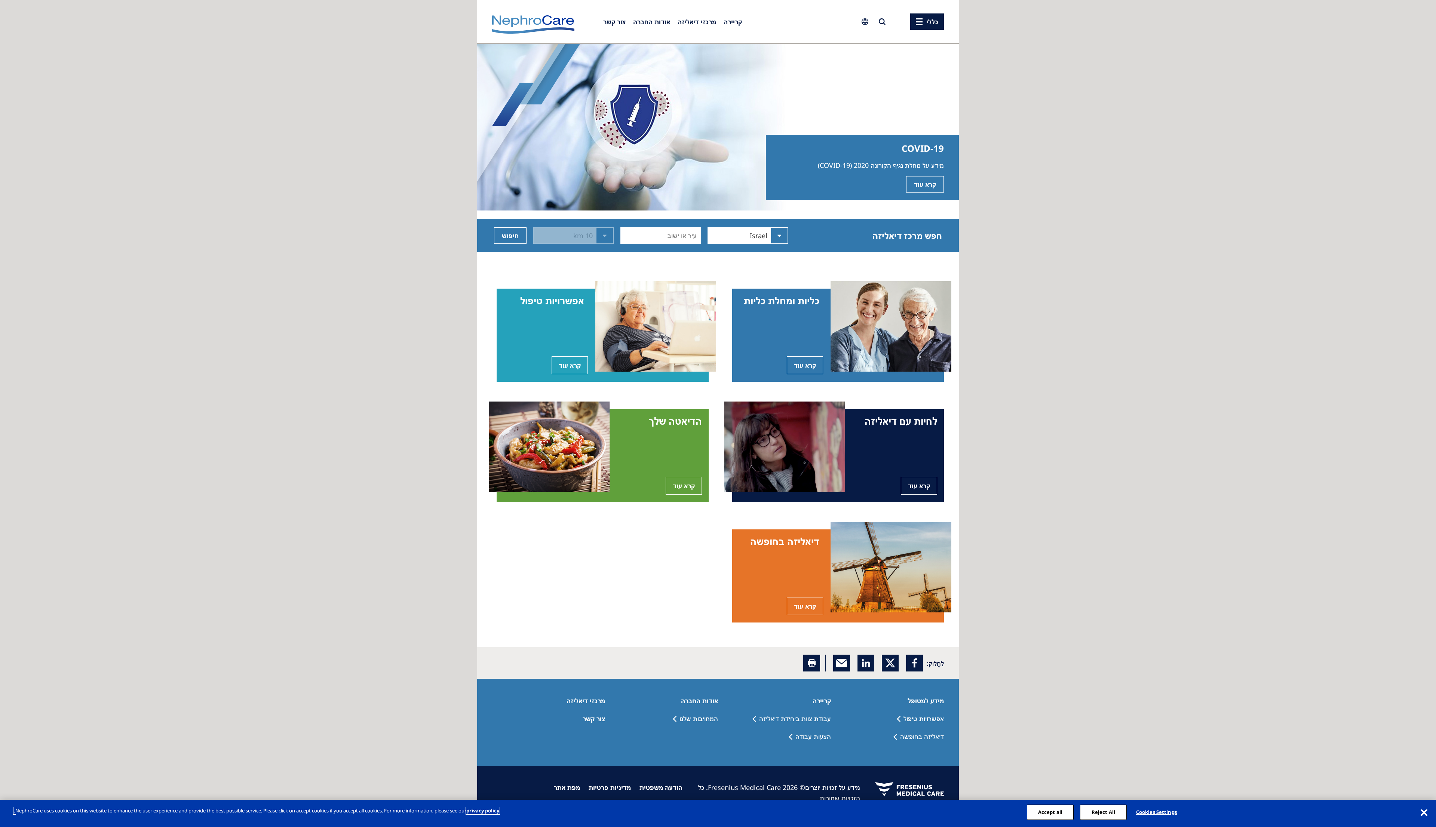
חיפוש (510, 235)
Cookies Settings (1156, 812)
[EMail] (841, 663)
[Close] (1424, 812)
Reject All (1103, 812)
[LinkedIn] (865, 663)
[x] (890, 663)
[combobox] (696, 235)
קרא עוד (925, 184)
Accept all (1050, 812)
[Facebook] (914, 663)
